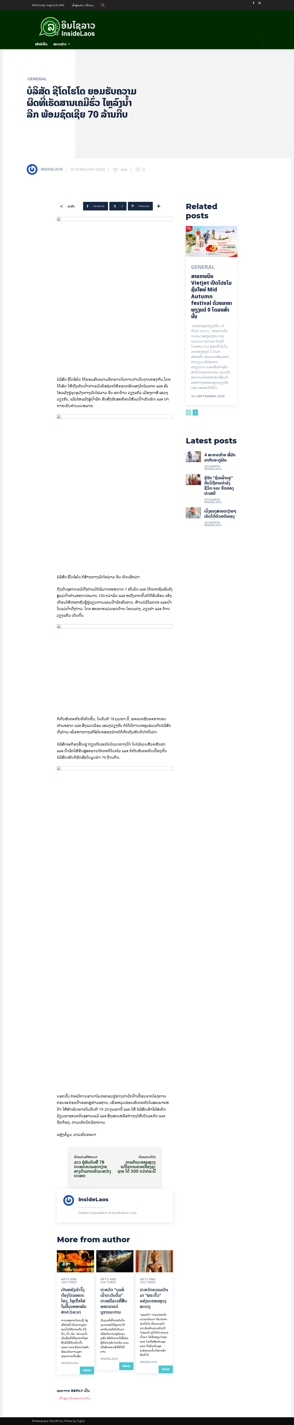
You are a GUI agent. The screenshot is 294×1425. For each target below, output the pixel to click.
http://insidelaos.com (91, 1207)
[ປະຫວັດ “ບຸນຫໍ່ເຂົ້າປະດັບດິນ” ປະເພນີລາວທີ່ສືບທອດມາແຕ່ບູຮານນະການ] (114, 1261)
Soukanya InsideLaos (212, 467)
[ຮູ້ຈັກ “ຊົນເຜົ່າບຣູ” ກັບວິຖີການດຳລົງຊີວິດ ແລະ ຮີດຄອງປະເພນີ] (193, 479)
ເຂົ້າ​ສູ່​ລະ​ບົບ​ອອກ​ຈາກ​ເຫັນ (75, 1398)
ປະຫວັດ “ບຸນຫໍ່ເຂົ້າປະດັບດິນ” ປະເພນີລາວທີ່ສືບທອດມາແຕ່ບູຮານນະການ (114, 1300)
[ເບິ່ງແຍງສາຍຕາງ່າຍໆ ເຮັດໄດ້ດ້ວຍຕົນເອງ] (193, 512)
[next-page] (195, 413)
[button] (103, 5)
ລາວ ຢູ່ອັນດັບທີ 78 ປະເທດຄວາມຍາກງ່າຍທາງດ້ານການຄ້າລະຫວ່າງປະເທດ (92, 1169)
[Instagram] (259, 3)
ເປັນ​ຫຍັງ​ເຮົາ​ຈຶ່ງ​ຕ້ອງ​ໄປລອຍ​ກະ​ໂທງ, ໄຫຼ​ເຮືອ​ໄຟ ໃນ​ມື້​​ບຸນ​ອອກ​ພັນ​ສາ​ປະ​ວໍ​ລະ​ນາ (73, 1300)
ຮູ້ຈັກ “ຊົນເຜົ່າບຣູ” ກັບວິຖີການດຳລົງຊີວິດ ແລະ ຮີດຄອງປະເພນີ (219, 485)
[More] (158, 206)
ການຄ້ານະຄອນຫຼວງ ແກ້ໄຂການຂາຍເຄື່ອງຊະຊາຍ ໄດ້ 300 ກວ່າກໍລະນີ (137, 1167)
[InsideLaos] (33, 169)
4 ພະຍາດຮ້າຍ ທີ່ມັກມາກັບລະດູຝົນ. (219, 457)
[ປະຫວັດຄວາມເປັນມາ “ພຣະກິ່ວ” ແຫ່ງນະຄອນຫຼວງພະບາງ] (154, 1261)
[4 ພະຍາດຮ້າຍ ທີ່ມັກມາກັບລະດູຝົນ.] (193, 456)
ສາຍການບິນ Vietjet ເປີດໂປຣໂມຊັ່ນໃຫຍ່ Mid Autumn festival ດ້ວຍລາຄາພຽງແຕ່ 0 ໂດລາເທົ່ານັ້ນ (211, 296)
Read (87, 1370)
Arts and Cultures (69, 1281)
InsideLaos (52, 169)
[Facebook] (253, 3)
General (37, 79)
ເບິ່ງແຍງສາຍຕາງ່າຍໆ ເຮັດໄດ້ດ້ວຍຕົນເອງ (220, 513)
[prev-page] (188, 413)
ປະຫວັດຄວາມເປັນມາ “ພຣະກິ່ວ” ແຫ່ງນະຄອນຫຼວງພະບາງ (154, 1298)
